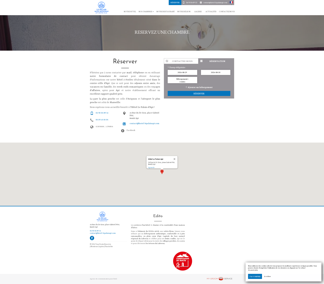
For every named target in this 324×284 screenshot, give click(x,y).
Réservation (217, 61)
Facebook (131, 130)
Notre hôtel (130, 11)
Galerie (198, 11)
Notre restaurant (165, 11)
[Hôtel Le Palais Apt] (100, 7)
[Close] (174, 159)
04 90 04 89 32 (191, 2)
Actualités (211, 11)
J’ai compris (255, 276)
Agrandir (151, 167)
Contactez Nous (227, 11)
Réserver (175, 2)
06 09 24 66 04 (102, 120)
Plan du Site (109, 246)
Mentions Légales (97, 246)
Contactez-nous (182, 61)
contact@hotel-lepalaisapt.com (215, 2)
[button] (231, 2)
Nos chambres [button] (146, 11)
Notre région (183, 11)
